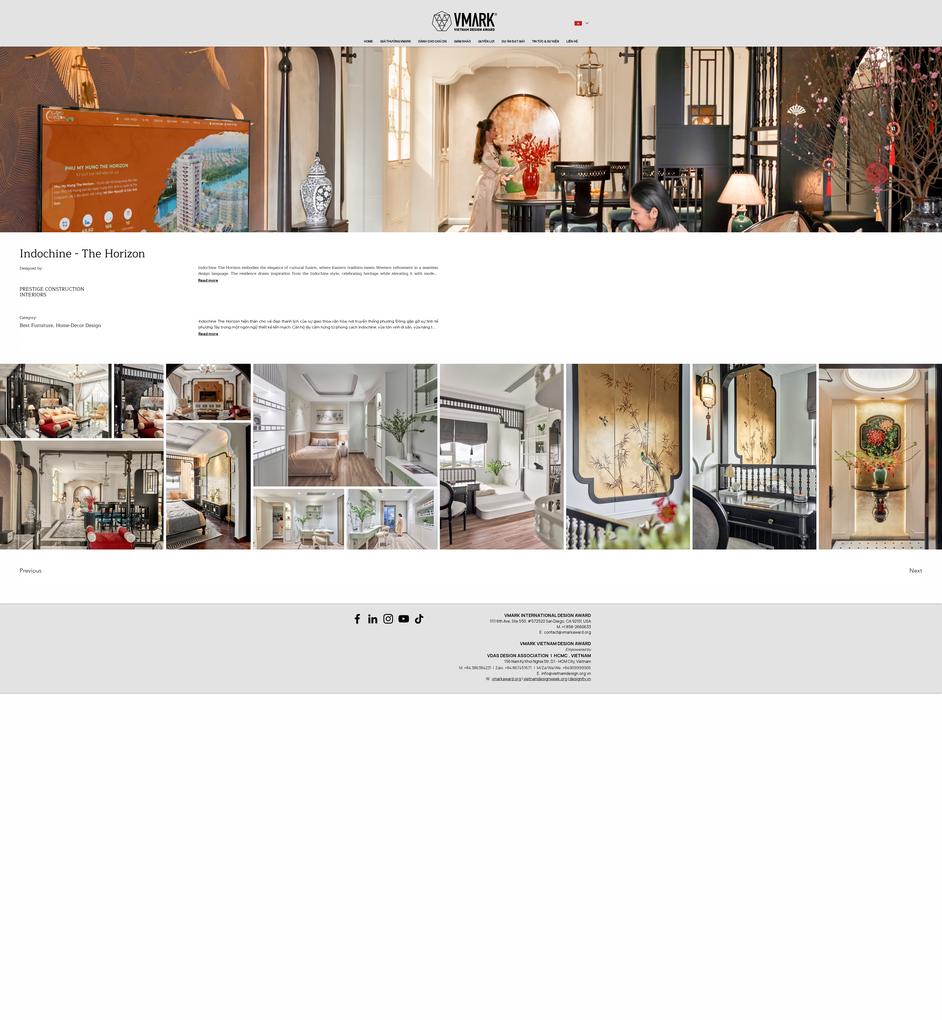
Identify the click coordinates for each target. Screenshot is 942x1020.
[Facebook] (357, 618)
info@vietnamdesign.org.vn (566, 673)
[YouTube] (403, 618)
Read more (208, 280)
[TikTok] (419, 618)
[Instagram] (388, 618)
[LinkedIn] (372, 618)
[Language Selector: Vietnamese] (581, 23)
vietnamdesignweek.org (545, 678)
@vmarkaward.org (574, 632)
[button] (37, 570)
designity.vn (580, 678)
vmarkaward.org (506, 678)
